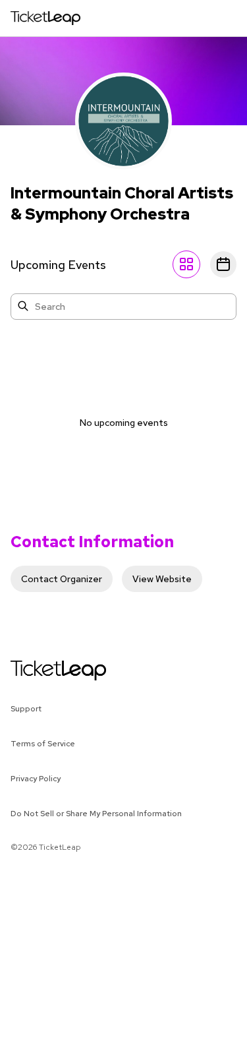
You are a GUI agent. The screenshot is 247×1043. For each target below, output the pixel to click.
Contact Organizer (61, 579)
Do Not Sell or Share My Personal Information (96, 813)
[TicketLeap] (41, 670)
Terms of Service (43, 743)
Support (26, 708)
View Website (162, 579)
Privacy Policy (36, 778)
